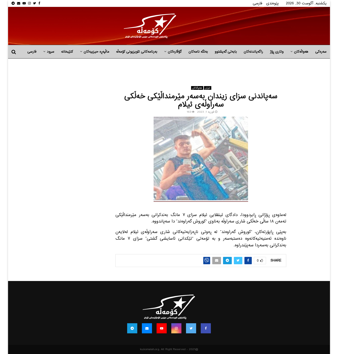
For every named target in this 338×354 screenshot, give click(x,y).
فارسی (257, 3)
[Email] (147, 328)
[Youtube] (162, 328)
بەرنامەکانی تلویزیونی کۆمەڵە (136, 51)
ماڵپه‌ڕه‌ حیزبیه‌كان (96, 51)
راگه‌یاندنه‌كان (253, 51)
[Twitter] (191, 328)
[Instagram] (176, 328)
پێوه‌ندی (272, 3)
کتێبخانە (67, 51)
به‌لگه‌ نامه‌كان (198, 51)
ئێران (207, 88)
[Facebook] (206, 328)
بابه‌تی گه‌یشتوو (226, 51)
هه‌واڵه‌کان (301, 51)
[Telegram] (132, 328)
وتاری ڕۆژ (277, 51)
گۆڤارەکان (175, 51)
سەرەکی (321, 51)
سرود (50, 51)
